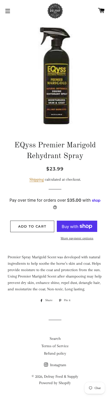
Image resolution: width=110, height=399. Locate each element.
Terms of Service (55, 346)
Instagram (57, 365)
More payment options (77, 238)
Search (55, 338)
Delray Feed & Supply (61, 376)
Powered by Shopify (55, 383)
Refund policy (55, 353)
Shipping (36, 179)
